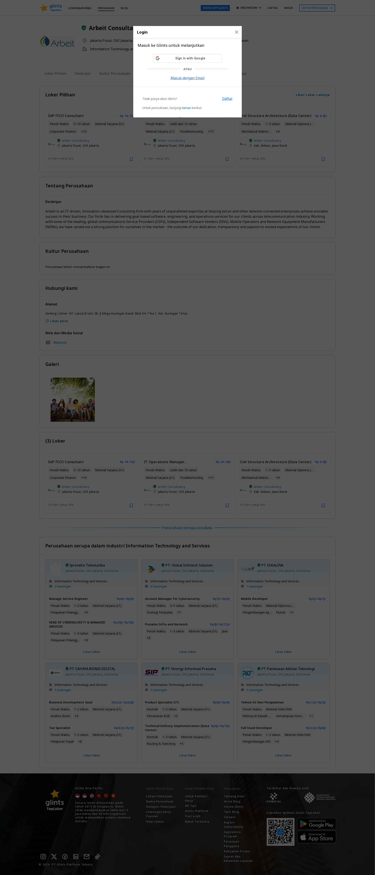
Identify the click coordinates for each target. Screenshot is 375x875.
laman (186, 108)
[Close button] (236, 32)
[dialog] (187, 71)
